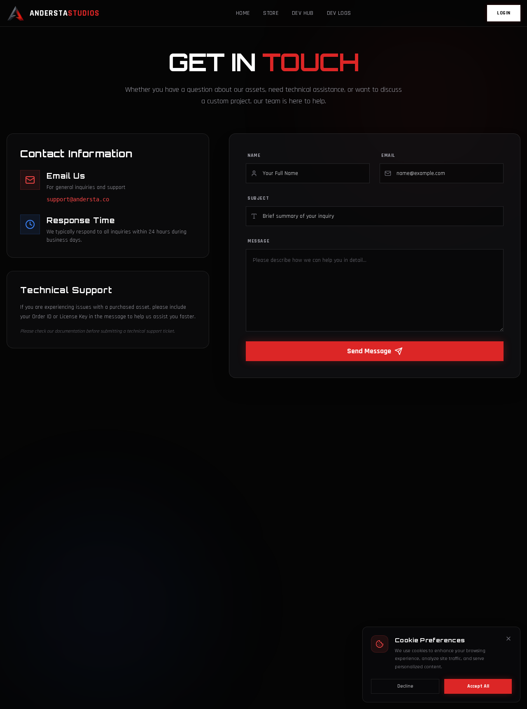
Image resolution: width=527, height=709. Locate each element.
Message (258, 241)
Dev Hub (302, 13)
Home (243, 13)
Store (271, 13)
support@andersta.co (78, 199)
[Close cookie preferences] (508, 639)
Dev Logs (339, 13)
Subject (258, 198)
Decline (405, 686)
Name (253, 155)
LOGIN (504, 13)
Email (388, 155)
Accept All (478, 686)
